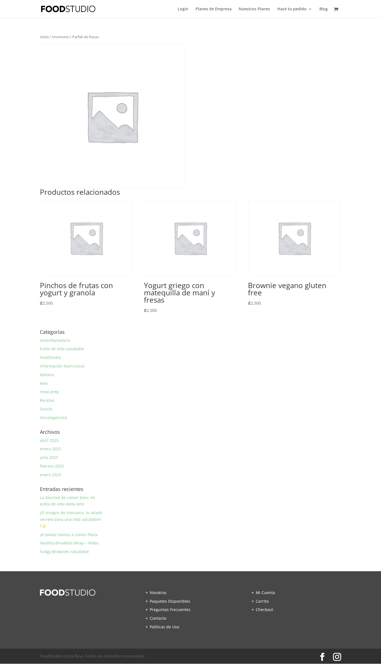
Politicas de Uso (164, 626)
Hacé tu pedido (292, 9)
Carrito (262, 601)
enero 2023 (50, 474)
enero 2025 (50, 448)
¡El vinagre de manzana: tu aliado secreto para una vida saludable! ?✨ (71, 519)
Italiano (47, 374)
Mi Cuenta (265, 592)
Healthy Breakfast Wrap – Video (69, 543)
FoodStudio (50, 357)
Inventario (60, 36)
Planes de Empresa (214, 9)
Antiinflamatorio (55, 340)
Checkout (264, 609)
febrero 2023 (52, 466)
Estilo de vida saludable (62, 348)
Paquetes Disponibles (170, 601)
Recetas (47, 400)
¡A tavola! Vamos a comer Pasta (69, 534)
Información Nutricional (62, 366)
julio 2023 (49, 457)
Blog (323, 9)
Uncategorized (53, 417)
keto (44, 383)
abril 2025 (49, 440)
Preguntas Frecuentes (170, 609)
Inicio (44, 36)
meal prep (49, 391)
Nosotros (158, 592)
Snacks (46, 409)
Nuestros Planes (254, 9)
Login (183, 9)
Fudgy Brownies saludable (64, 551)
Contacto (158, 618)
